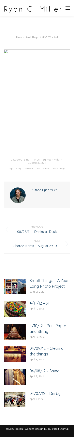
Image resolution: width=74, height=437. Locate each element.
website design (34, 428)
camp (18, 168)
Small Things (31, 159)
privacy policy (14, 428)
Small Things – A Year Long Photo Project (49, 283)
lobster (46, 168)
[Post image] (15, 286)
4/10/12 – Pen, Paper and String (48, 328)
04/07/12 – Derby (45, 393)
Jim (37, 168)
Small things (59, 168)
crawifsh (29, 168)
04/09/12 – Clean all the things (48, 351)
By (51, 159)
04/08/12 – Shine (44, 370)
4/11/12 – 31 (39, 303)
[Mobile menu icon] (67, 8)
